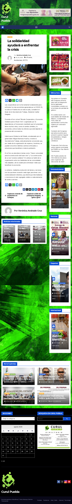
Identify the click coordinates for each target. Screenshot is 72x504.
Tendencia (61, 187)
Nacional (55, 238)
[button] (69, 27)
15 (27, 443)
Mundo (54, 328)
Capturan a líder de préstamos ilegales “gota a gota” (34, 195)
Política (60, 328)
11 (8, 443)
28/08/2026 (9, 382)
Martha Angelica (7, 239)
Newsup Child (27, 499)
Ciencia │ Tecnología (65, 500)
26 (13, 451)
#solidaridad (18, 60)
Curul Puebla (10, 492)
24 (3, 451)
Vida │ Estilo (56, 189)
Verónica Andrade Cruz (24, 55)
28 (22, 451)
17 (3, 447)
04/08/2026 (57, 199)
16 (31, 443)
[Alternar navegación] (36, 27)
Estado (10, 37)
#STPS (25, 60)
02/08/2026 (57, 296)
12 (12, 443)
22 (27, 447)
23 (31, 447)
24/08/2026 (57, 249)
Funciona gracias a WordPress (10, 499)
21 (22, 447)
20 (17, 447)
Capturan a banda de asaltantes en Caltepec (15, 195)
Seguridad (42, 374)
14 (22, 443)
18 (8, 447)
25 (8, 451)
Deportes (60, 285)
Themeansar (4, 501)
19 (12, 447)
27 (17, 451)
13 (17, 443)
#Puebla (29, 57)
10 (3, 443)
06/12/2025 (57, 340)
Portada (55, 187)
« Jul (3, 461)
